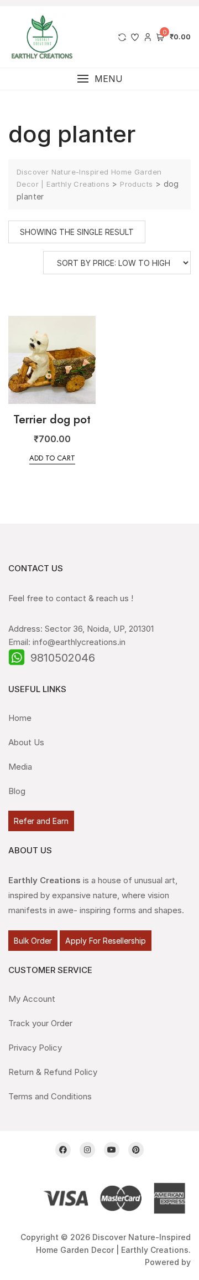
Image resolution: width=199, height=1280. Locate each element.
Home (20, 718)
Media (20, 766)
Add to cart (52, 458)
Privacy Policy (35, 1047)
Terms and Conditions (50, 1096)
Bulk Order (33, 940)
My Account (31, 999)
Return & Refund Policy (52, 1072)
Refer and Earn (41, 821)
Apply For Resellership (105, 940)
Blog (16, 791)
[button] (99, 79)
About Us (26, 742)
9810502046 (62, 657)
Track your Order (40, 1023)
